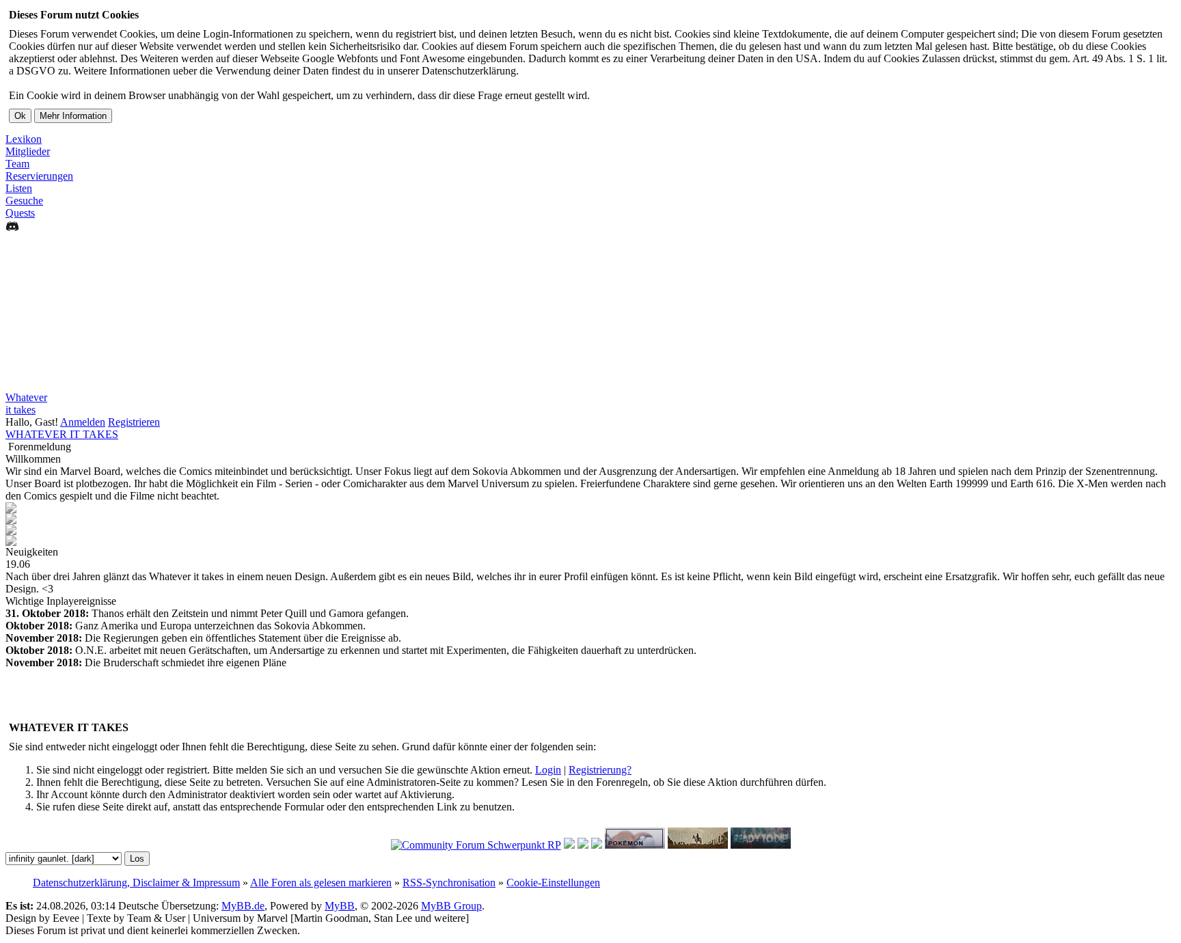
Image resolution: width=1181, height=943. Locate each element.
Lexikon (23, 139)
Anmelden (82, 422)
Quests (20, 213)
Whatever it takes (26, 403)
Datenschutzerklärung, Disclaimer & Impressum (136, 882)
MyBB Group (451, 906)
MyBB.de (242, 906)
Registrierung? (600, 770)
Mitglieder (27, 151)
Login (548, 770)
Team (17, 163)
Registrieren (134, 422)
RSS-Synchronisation (449, 882)
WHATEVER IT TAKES (61, 434)
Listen (18, 188)
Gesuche (24, 200)
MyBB (340, 906)
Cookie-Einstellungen (553, 882)
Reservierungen (39, 176)
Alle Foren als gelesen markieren (321, 882)
